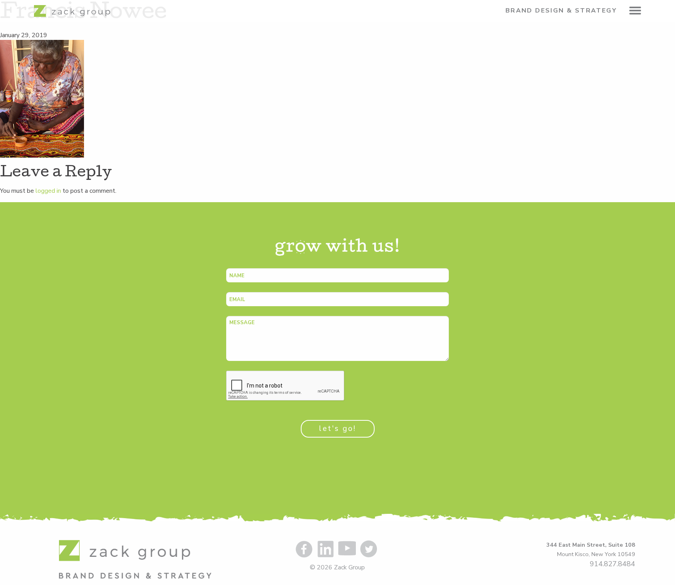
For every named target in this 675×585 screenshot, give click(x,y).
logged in (48, 191)
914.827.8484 (612, 564)
